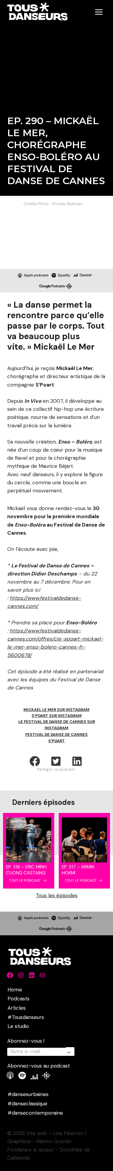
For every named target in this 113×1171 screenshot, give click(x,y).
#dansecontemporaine (35, 1113)
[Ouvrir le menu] (99, 12)
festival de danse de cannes (56, 734)
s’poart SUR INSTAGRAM (57, 715)
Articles (17, 1008)
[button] (35, 761)
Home (15, 989)
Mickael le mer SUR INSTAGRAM (56, 709)
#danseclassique (27, 1103)
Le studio (18, 1026)
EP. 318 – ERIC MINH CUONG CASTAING (26, 870)
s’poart (56, 740)
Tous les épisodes (56, 895)
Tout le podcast (25, 880)
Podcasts (19, 998)
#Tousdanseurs (26, 1017)
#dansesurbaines (28, 1094)
